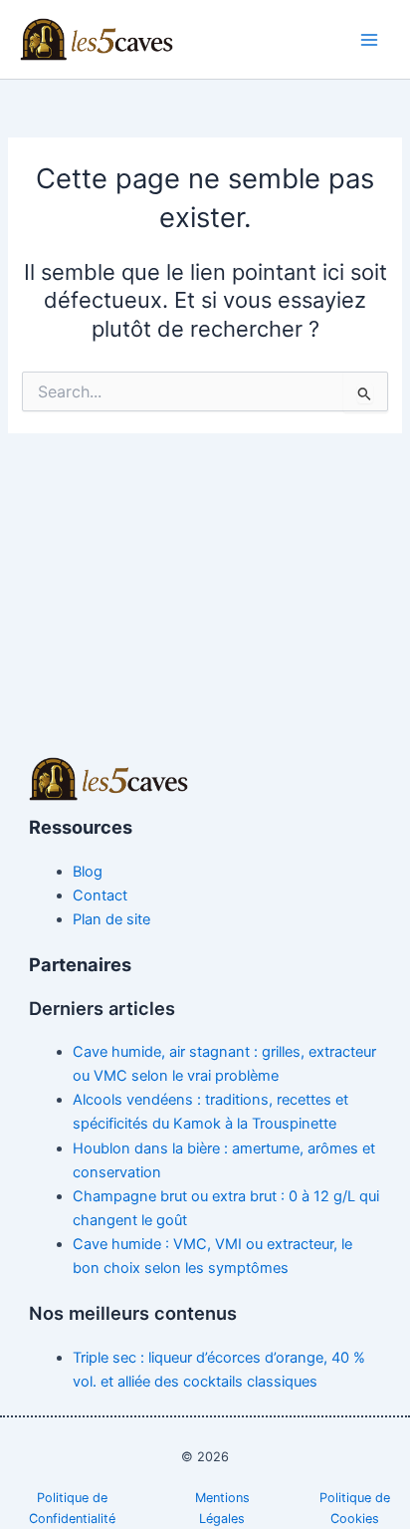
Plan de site (111, 919)
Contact (100, 895)
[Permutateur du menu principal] (369, 40)
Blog (87, 872)
